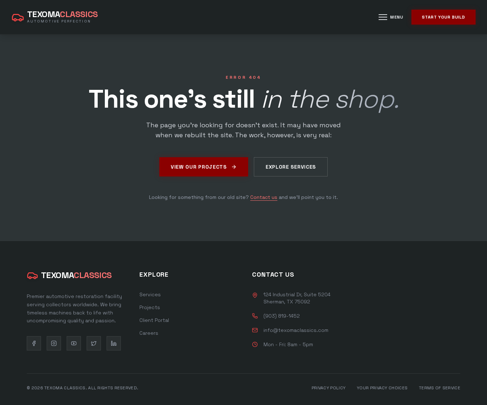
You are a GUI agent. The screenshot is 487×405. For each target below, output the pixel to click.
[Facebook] (34, 343)
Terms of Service (439, 388)
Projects (149, 307)
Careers (148, 333)
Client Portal (154, 320)
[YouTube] (74, 343)
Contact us (263, 197)
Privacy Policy (328, 388)
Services (150, 294)
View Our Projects (199, 167)
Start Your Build (443, 17)
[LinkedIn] (114, 343)
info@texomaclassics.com (295, 330)
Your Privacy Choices (382, 388)
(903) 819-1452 (281, 316)
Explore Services (291, 167)
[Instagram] (54, 343)
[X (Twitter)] (94, 343)
